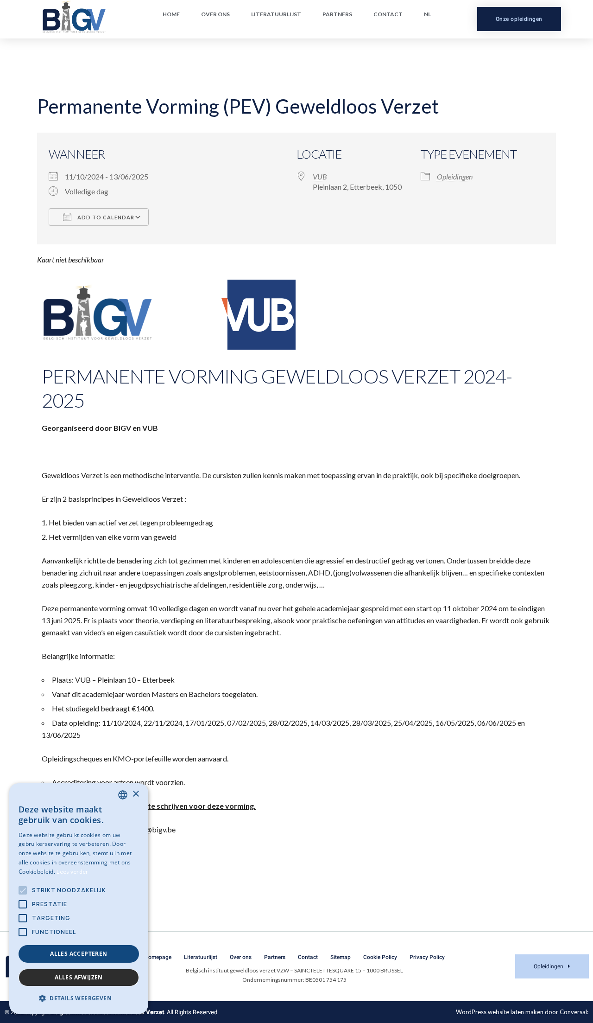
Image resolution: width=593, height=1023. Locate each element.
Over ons (215, 14)
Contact (388, 14)
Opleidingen (455, 176)
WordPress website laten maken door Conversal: (522, 1012)
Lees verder (72, 871)
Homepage (157, 957)
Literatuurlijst (276, 14)
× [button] (135, 794)
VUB (320, 176)
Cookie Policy (380, 957)
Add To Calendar (105, 217)
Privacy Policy (427, 957)
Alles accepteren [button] (78, 954)
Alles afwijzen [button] (79, 977)
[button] (79, 998)
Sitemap (340, 957)
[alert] (78, 898)
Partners (337, 14)
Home (171, 14)
